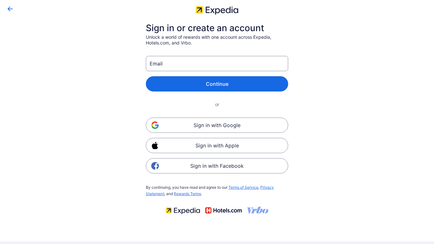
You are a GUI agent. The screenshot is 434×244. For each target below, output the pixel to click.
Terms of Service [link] (243, 187)
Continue (217, 84)
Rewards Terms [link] (187, 193)
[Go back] (10, 9)
